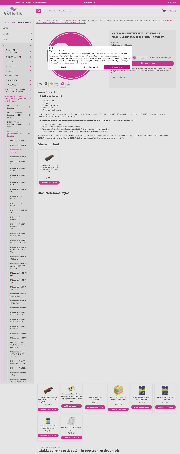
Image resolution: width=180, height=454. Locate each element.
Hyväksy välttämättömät (90, 67)
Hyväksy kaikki (117, 67)
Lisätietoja (62, 67)
